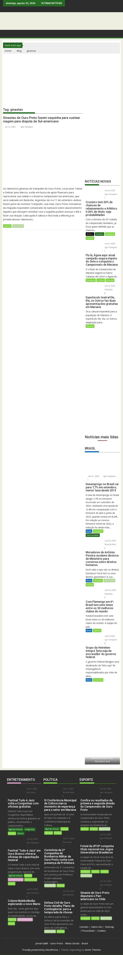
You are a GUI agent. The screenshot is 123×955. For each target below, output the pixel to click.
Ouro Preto (18, 226)
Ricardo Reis (110, 544)
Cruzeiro (99, 234)
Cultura (12, 833)
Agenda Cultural (15, 829)
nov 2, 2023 (31, 788)
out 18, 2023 (110, 590)
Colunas (12, 919)
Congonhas (29, 829)
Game (11, 923)
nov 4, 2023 (109, 285)
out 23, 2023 (32, 889)
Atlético (90, 234)
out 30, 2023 (68, 891)
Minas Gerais (30, 879)
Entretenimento (16, 879)
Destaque (110, 234)
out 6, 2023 (109, 636)
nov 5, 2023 (109, 243)
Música (21, 833)
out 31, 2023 (93, 476)
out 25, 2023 (110, 540)
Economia (98, 531)
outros (11, 883)
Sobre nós (96, 926)
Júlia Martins (68, 894)
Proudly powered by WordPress (40, 949)
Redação (108, 289)
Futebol (90, 238)
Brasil (89, 531)
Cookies (101, 930)
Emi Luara (31, 792)
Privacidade (88, 930)
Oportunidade (93, 535)
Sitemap (109, 926)
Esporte (7, 226)
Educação (98, 580)
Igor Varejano (27, 126)
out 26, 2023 (32, 839)
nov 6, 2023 (109, 190)
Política (90, 584)
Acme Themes (93, 949)
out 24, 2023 (105, 834)
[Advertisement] (61, 77)
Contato (84, 926)
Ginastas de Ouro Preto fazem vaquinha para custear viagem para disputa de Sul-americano (41, 119)
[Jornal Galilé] (6, 33)
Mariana (110, 280)
